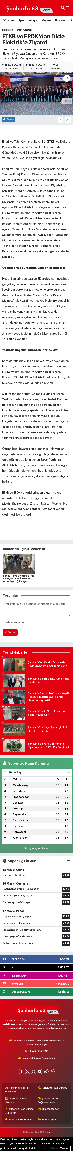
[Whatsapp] (46, 1071)
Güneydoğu (25, 30)
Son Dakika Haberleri (20, 1119)
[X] (27, 1071)
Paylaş (10, 119)
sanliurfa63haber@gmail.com (39, 1058)
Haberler (7, 30)
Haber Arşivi (49, 1119)
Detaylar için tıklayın (36, 848)
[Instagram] (33, 1071)
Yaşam (46, 20)
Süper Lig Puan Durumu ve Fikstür (19, 1111)
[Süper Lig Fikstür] (68, 861)
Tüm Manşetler (50, 1109)
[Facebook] (21, 1071)
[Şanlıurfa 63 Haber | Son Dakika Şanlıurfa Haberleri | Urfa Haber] (27, 8)
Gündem (8, 20)
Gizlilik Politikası (48, 1148)
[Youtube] (39, 1071)
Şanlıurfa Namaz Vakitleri (16, 1100)
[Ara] (63, 8)
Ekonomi (60, 20)
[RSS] (52, 1071)
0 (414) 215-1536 (38, 1051)
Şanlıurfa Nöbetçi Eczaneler (17, 1090)
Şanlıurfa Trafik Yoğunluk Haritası (48, 1100)
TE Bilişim (45, 1132)
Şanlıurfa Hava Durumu (55, 1088)
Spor (22, 20)
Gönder (10, 632)
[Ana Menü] (67, 8)
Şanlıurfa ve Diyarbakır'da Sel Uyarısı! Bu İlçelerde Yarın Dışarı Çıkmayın (18, 579)
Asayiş (33, 20)
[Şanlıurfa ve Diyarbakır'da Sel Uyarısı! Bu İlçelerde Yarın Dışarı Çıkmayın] (19, 563)
